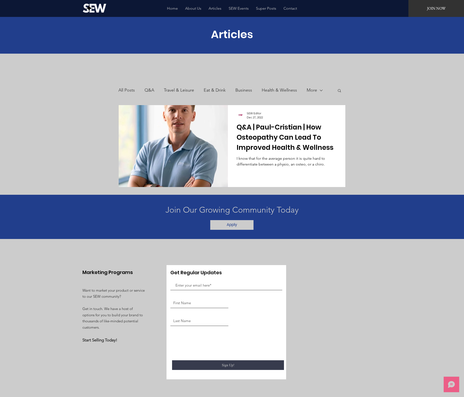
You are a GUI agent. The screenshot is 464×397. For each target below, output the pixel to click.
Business (243, 90)
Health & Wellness (279, 90)
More (312, 90)
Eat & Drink (215, 90)
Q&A (149, 90)
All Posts (126, 90)
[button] (339, 91)
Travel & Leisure (179, 90)
